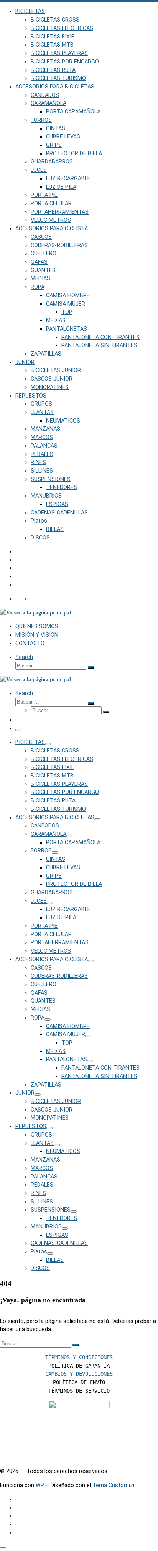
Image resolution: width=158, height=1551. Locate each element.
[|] (35, 612)
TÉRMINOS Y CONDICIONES (79, 1357)
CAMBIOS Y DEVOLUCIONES (79, 1374)
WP (40, 1485)
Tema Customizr (113, 1485)
